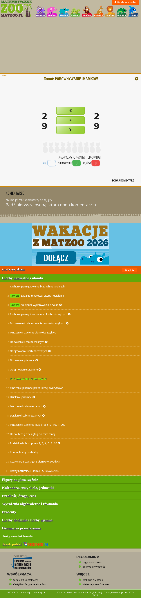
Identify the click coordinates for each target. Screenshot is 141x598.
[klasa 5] (98, 11)
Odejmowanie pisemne (24, 369)
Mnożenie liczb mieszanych (26, 406)
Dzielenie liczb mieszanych (26, 415)
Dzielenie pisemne (21, 397)
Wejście (129, 270)
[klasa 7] (122, 11)
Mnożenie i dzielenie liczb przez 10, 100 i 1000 (37, 424)
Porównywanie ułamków (27, 378)
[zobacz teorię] (136, 79)
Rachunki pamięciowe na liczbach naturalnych (37, 286)
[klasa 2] (64, 11)
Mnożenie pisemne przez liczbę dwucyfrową (36, 388)
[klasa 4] (87, 11)
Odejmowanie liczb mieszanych (29, 351)
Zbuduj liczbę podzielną (24, 452)
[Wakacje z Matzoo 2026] (70, 244)
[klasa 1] (52, 11)
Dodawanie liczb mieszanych (27, 342)
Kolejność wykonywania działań (35, 305)
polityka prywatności (94, 566)
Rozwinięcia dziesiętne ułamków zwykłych (35, 461)
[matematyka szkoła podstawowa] (16, 8)
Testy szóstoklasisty (17, 536)
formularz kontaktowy (25, 580)
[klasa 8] (133, 11)
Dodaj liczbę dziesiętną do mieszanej (32, 434)
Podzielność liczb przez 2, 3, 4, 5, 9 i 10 (34, 443)
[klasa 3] (75, 11)
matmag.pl (39, 592)
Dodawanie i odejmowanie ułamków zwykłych (38, 323)
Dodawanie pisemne (22, 360)
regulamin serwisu (93, 562)
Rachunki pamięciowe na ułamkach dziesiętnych (39, 314)
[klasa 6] (110, 11)
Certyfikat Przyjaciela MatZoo (29, 584)
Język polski (12, 544)
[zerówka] (40, 11)
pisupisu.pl (26, 592)
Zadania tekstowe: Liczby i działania (37, 295)
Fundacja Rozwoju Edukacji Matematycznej (106, 592)
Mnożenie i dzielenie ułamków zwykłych (33, 332)
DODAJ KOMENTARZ (123, 180)
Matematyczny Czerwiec (96, 584)
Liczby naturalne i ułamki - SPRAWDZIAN (34, 471)
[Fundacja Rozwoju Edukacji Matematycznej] (18, 561)
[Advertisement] (70, 45)
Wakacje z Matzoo (93, 580)
